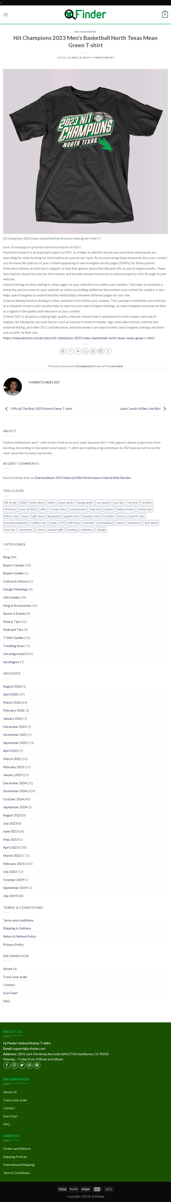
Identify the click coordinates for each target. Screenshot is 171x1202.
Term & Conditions (16, 1173)
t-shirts (40, 529)
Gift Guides (11, 597)
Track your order (15, 977)
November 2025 (15, 734)
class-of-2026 (28, 509)
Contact (9, 985)
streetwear (134, 522)
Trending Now (13, 646)
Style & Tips (11, 621)
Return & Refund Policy (19, 936)
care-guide (103, 502)
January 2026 (12, 718)
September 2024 (15, 807)
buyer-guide (66, 502)
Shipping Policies (15, 1157)
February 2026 (13, 710)
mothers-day (38, 522)
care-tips (118, 502)
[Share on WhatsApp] (62, 351)
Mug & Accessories (17, 605)
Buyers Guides (13, 573)
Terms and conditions (18, 920)
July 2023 (10, 823)
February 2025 (13, 767)
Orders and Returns (17, 1148)
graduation (54, 516)
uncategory (11, 662)
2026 (23, 502)
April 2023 (10, 847)
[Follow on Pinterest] (37, 1065)
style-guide (151, 522)
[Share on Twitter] (77, 351)
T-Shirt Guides (13, 638)
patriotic (89, 522)
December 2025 (14, 727)
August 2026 (12, 686)
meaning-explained (15, 522)
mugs (53, 522)
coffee (43, 509)
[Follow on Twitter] (22, 1065)
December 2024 (14, 783)
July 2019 (10, 896)
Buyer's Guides (14, 565)
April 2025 (10, 751)
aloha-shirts (37, 502)
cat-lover (132, 502)
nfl (61, 522)
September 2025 (15, 743)
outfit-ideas (73, 522)
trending (72, 529)
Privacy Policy (13, 944)
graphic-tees (71, 516)
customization (78, 509)
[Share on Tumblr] (108, 351)
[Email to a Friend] (85, 351)
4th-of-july (10, 502)
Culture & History (15, 581)
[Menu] (5, 14)
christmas (10, 509)
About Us (10, 969)
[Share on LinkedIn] (100, 351)
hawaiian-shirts (92, 516)
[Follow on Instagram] (14, 1065)
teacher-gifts (55, 529)
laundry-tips (137, 516)
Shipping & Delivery (17, 928)
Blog (6, 557)
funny (25, 516)
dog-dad (95, 509)
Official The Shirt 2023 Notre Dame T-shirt (41, 409)
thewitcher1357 (103, 57)
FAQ (6, 1001)
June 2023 (10, 831)
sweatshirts (26, 529)
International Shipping (18, 1164)
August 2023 (12, 815)
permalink (117, 366)
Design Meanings (15, 589)
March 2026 (12, 702)
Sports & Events (14, 613)
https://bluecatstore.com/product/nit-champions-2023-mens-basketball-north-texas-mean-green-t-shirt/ (79, 338)
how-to (122, 516)
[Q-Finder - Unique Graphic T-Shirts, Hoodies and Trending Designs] (85, 14)
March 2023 (12, 855)
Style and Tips (13, 629)
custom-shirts (58, 509)
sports (120, 522)
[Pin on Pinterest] (93, 351)
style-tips (9, 529)
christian (147, 502)
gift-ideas (38, 516)
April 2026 (10, 694)
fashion (108, 509)
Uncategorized (85, 31)
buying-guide (85, 502)
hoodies (109, 516)
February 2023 (13, 864)
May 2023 (10, 839)
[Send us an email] (29, 1065)
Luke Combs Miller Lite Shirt (140, 409)
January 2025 (12, 775)
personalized (105, 522)
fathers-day (11, 516)
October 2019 (13, 880)
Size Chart (10, 993)
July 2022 (10, 871)
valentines (87, 529)
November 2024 (15, 791)
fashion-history (126, 509)
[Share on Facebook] (70, 351)
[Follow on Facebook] (7, 1065)
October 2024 (13, 799)
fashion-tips (145, 509)
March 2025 (12, 759)
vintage (101, 529)
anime (51, 502)
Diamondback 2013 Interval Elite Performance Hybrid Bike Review (83, 478)
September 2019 (15, 888)
